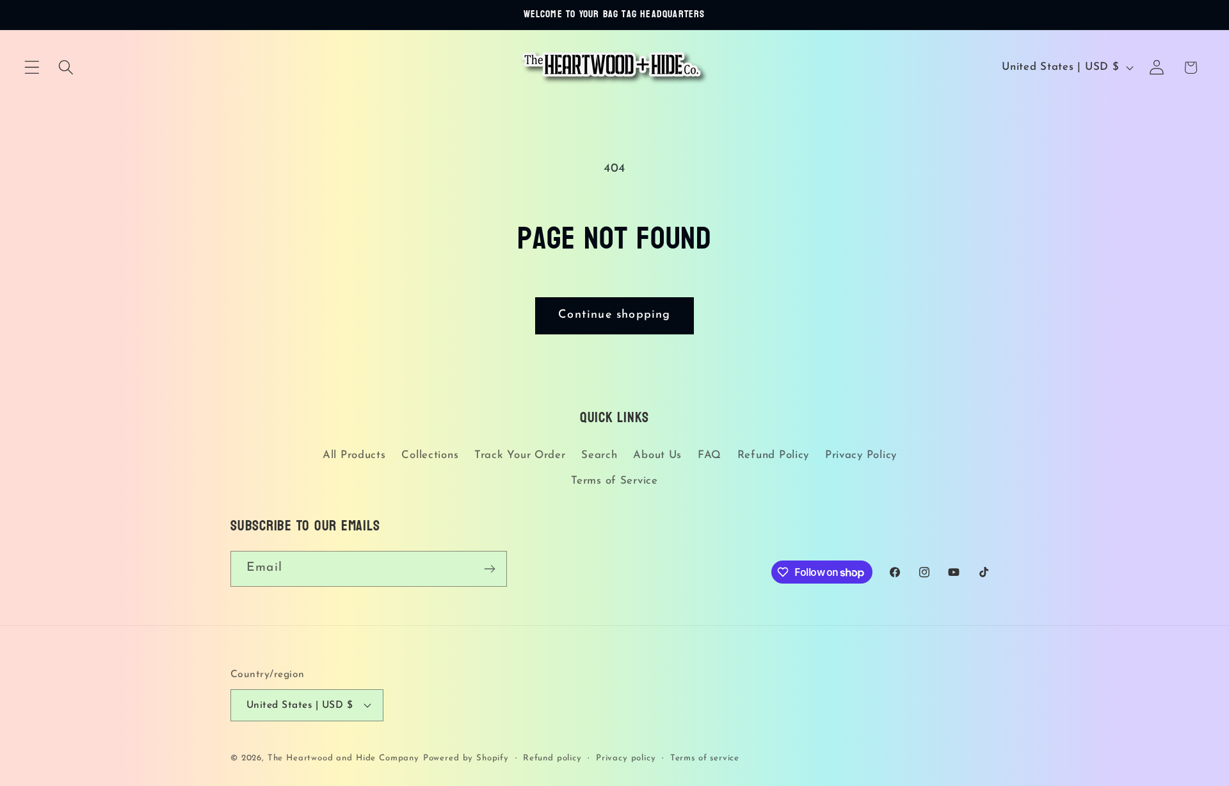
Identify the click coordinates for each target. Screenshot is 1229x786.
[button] (32, 68)
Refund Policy (773, 455)
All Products (354, 455)
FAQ (709, 455)
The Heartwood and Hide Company (343, 758)
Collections (429, 455)
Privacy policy (626, 758)
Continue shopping (614, 315)
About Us (657, 455)
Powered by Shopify (466, 758)
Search (599, 455)
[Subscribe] (489, 569)
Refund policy (552, 758)
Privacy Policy (861, 455)
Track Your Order (520, 455)
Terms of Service (614, 480)
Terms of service (704, 758)
